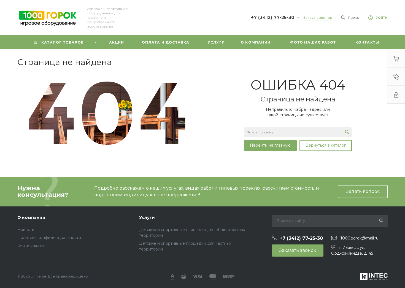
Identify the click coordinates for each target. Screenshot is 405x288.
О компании (31, 217)
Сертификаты (30, 245)
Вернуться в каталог (326, 145)
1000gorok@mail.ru (360, 238)
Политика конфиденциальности (49, 237)
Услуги (147, 217)
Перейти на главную (270, 145)
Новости (25, 229)
